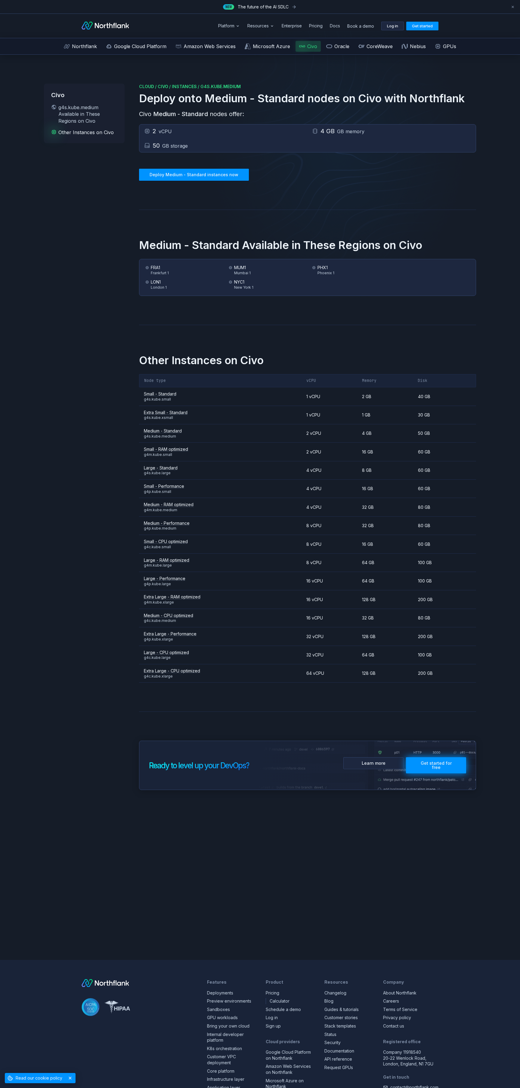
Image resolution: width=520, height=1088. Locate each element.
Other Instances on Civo (86, 132)
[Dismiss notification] (512, 7)
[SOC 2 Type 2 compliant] (91, 1008)
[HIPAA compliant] (117, 1008)
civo (163, 86)
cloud (146, 86)
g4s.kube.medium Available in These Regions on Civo (79, 114)
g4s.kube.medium (220, 86)
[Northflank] (105, 26)
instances (184, 86)
